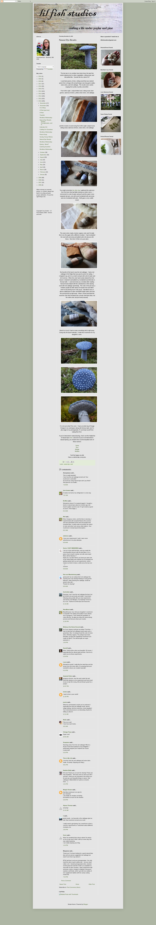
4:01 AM (65, 726)
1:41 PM (65, 784)
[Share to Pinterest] (73, 462)
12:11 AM (65, 714)
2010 (40, 101)
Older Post (92, 884)
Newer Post (62, 884)
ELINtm (65, 501)
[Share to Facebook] (72, 462)
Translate (50, 69)
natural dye (67, 464)
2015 (40, 88)
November (43, 105)
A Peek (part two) (44, 110)
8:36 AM (65, 542)
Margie (77, 449)
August (42, 157)
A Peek (42, 112)
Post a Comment (66, 880)
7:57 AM (65, 495)
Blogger (86, 904)
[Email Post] (63, 461)
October (42, 152)
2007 (40, 182)
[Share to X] (70, 462)
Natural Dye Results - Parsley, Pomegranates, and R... (46, 122)
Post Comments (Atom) (73, 887)
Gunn (65, 835)
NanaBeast (66, 609)
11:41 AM (65, 810)
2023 (40, 78)
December (43, 103)
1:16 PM (65, 845)
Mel (64, 516)
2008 (40, 180)
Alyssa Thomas (68, 805)
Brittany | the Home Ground (71, 627)
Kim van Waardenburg (70, 574)
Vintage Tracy (67, 732)
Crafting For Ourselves (46, 129)
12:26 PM (66, 621)
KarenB (65, 648)
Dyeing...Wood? (44, 144)
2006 (40, 185)
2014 (40, 91)
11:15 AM (65, 604)
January (42, 174)
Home (77, 884)
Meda (64, 719)
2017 (40, 83)
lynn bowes (66, 490)
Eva (77, 447)
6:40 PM (65, 799)
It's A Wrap (43, 107)
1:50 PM (65, 642)
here (71, 437)
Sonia (77, 445)
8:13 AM (65, 511)
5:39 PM (65, 656)
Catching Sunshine (45, 146)
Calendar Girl (43, 127)
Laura (65, 662)
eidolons (66, 536)
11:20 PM (66, 696)
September (43, 154)
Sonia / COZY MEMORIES (70, 548)
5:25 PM (65, 752)
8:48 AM (65, 569)
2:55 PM (65, 829)
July (41, 159)
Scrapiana (66, 742)
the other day (76, 190)
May (41, 164)
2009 (40, 177)
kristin (65, 691)
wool (71, 464)
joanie (65, 702)
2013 (40, 93)
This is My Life (67, 758)
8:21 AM (65, 530)
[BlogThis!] (68, 462)
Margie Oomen (67, 789)
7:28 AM (65, 485)
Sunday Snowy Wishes (46, 137)
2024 (40, 76)
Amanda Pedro (67, 676)
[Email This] (66, 462)
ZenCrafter (66, 592)
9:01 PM (65, 764)
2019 (40, 81)
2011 (40, 98)
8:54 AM (65, 586)
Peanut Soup (43, 134)
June (41, 162)
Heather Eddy (67, 770)
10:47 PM (66, 686)
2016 (40, 86)
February (43, 172)
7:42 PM (65, 877)
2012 (40, 96)
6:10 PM (65, 670)
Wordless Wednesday (46, 117)
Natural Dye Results (45, 139)
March (42, 169)
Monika (77, 451)
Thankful (42, 115)
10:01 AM (66, 737)
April (41, 167)
